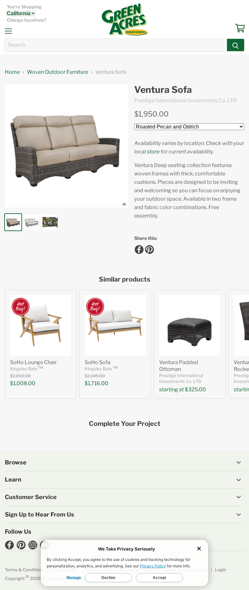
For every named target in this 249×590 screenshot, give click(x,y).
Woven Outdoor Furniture (57, 72)
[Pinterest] (148, 248)
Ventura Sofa (163, 89)
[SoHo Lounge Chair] (40, 325)
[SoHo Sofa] (115, 325)
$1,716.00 (96, 383)
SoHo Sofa (98, 362)
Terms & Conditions (24, 569)
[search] (116, 45)
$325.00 (195, 389)
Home (12, 72)
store (153, 152)
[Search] (235, 45)
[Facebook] (138, 248)
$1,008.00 (22, 383)
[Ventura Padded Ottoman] (189, 325)
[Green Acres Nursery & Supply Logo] (124, 19)
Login (220, 569)
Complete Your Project (124, 424)
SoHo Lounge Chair (33, 362)
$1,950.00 (151, 114)
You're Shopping (24, 6)
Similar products (124, 279)
